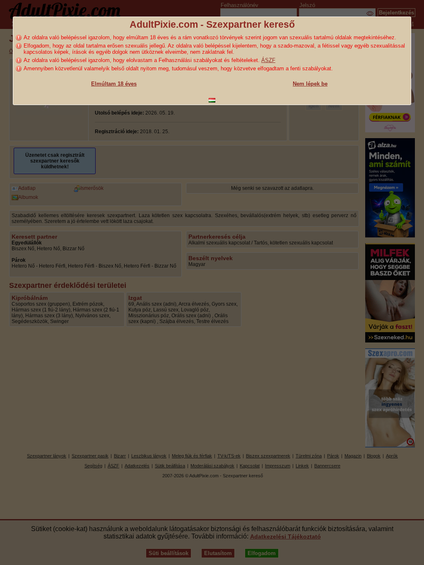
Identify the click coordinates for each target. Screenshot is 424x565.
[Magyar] (212, 100)
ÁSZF (268, 60)
